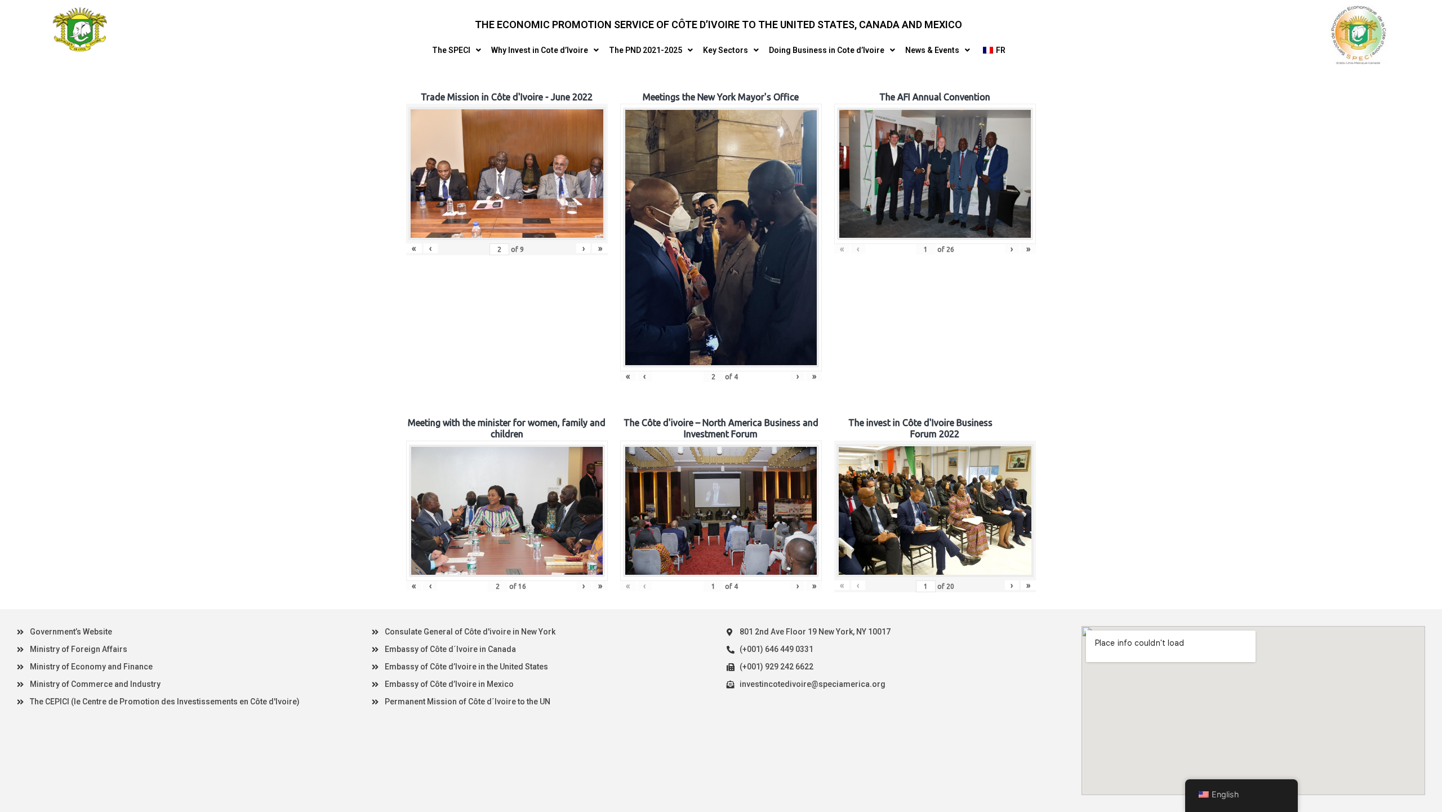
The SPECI (451, 50)
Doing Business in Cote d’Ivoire (826, 50)
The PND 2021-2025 (645, 50)
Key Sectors (725, 50)
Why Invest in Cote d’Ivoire (539, 50)
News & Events (932, 50)
